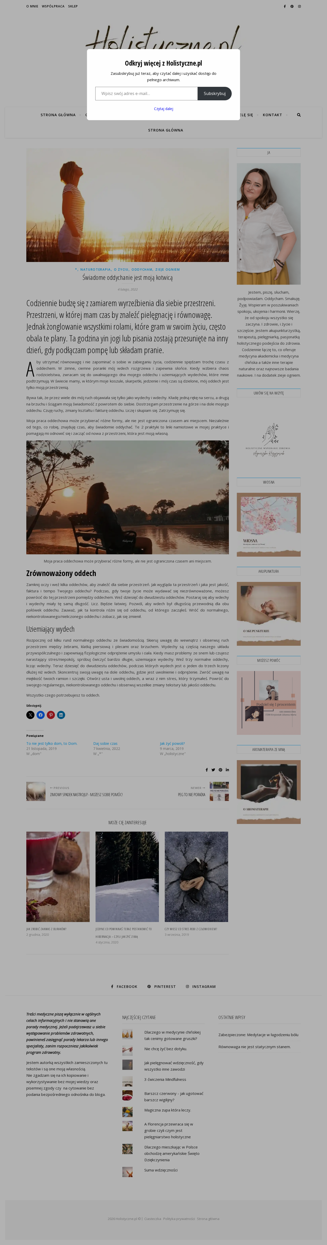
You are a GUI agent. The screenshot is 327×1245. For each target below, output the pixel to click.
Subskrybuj (215, 93)
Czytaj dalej (163, 108)
